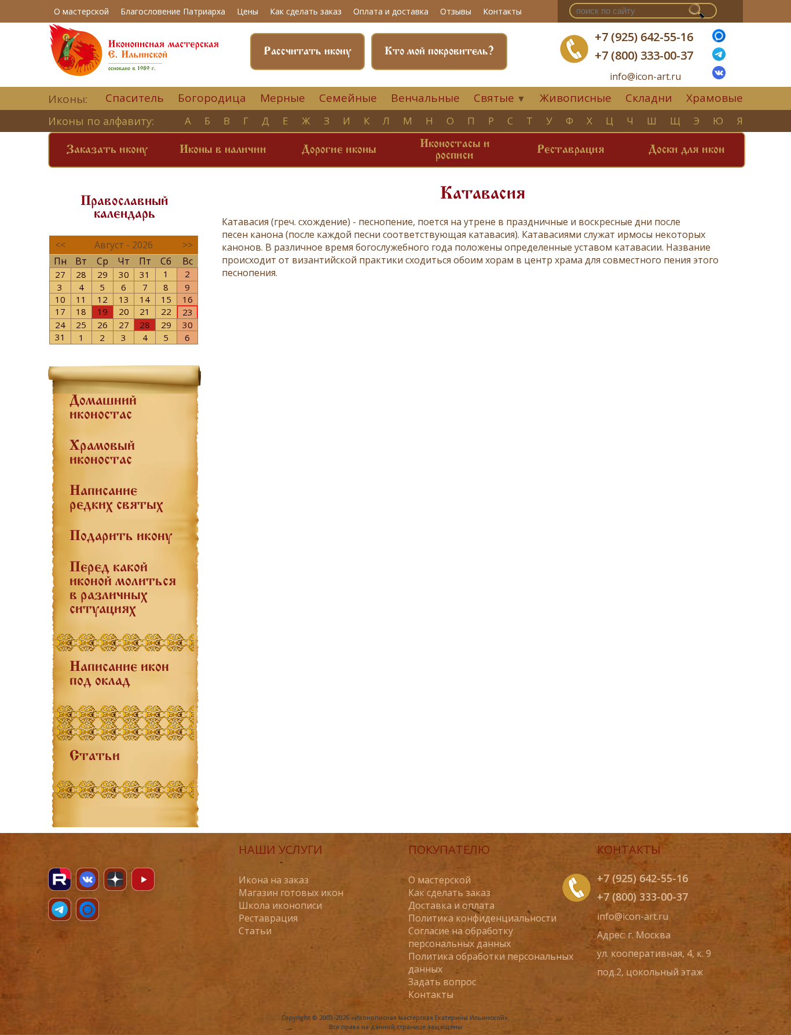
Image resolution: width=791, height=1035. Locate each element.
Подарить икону (120, 537)
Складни (648, 97)
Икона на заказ (274, 879)
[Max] (719, 38)
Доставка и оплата (451, 905)
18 (81, 311)
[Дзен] (115, 879)
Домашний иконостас (103, 408)
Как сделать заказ (306, 11)
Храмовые (714, 97)
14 (145, 299)
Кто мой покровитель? (439, 51)
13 (124, 299)
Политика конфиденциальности (482, 918)
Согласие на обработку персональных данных (460, 937)
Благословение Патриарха (172, 11)
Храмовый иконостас (102, 453)
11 (81, 299)
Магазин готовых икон (291, 892)
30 (124, 274)
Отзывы (455, 11)
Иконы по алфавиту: (101, 121)
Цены (247, 11)
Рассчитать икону (307, 51)
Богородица (212, 97)
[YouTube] (143, 879)
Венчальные (425, 97)
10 (60, 299)
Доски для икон (686, 150)
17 (60, 311)
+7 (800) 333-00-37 (644, 55)
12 (102, 299)
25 (81, 325)
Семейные (348, 97)
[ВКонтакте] (719, 75)
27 (60, 274)
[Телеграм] (719, 57)
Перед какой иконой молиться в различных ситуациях (122, 588)
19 (102, 311)
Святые (494, 97)
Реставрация (571, 150)
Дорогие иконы (339, 150)
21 (145, 311)
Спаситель (134, 97)
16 (187, 299)
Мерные (282, 97)
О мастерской (81, 11)
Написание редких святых (116, 498)
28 (81, 274)
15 (166, 299)
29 (102, 274)
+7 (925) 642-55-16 (644, 37)
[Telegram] (59, 909)
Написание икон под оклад (119, 674)
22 (166, 311)
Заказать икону (107, 150)
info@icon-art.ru (645, 77)
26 (102, 325)
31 (145, 274)
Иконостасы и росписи (455, 150)
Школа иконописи (280, 905)
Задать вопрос (442, 981)
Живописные (575, 97)
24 (60, 325)
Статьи (94, 757)
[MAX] (87, 909)
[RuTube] (59, 879)
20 (124, 311)
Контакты (502, 11)
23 (187, 312)
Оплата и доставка (391, 11)
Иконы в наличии (223, 150)
